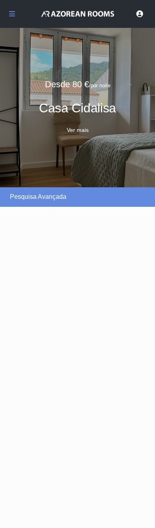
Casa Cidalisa (77, 108)
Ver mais (78, 130)
